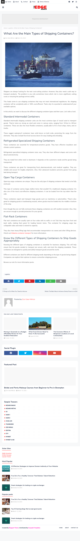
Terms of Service (44, 2)
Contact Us (74, 527)
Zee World (9, 427)
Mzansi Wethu (11, 408)
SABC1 (8, 415)
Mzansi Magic (11, 405)
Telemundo (10, 424)
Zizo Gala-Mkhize (10, 38)
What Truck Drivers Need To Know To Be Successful (38, 333)
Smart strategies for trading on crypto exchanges (27, 485)
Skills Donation (7, 453)
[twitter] (73, 2)
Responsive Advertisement (40, 19)
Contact (25, 2)
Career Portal (6, 457)
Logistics (10, 28)
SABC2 (8, 418)
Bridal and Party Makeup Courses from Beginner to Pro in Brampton (34, 388)
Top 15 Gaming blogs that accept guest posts (26, 509)
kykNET (8, 436)
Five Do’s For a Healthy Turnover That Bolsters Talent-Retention (33, 476)
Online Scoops (6, 455)
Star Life (9, 421)
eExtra (8, 430)
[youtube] (54, 353)
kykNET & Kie (10, 440)
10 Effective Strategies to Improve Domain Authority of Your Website (34, 466)
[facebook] (69, 2)
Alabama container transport (21, 233)
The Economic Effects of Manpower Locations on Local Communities (63, 334)
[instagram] (76, 2)
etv (7, 433)
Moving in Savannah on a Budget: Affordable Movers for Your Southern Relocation (15, 334)
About (17, 2)
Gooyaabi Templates (34, 528)
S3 (6, 411)
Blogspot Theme (14, 528)
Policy (33, 2)
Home (9, 2)
